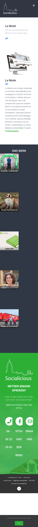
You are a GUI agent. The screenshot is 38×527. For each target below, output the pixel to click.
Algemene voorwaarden (20, 480)
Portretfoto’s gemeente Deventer (9, 280)
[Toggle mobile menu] (34, 5)
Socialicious (23, 483)
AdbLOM (9, 241)
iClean (9, 163)
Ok (19, 523)
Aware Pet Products (9, 202)
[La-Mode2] (19, 52)
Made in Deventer (9, 318)
